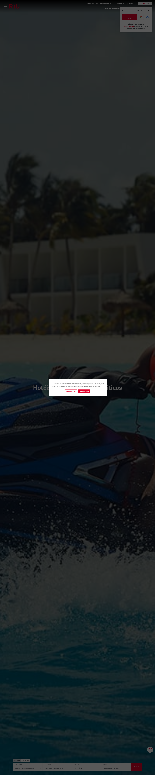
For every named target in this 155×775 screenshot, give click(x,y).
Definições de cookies (71, 391)
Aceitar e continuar (84, 391)
